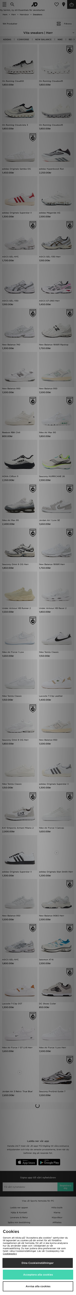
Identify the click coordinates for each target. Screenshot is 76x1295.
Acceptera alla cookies (38, 1274)
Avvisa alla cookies (38, 1286)
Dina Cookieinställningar (38, 1263)
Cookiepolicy (10, 1253)
